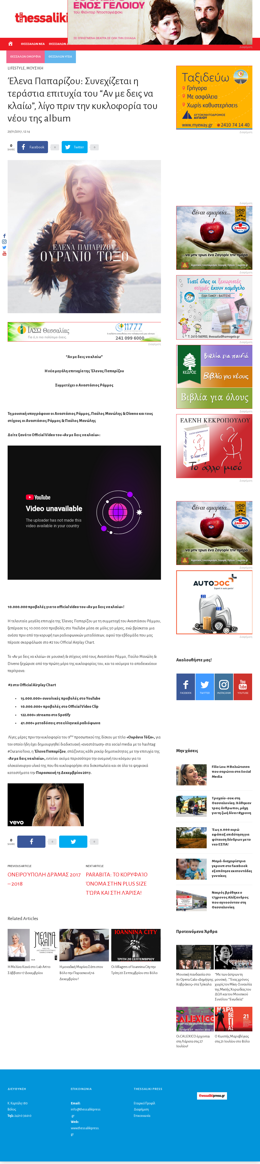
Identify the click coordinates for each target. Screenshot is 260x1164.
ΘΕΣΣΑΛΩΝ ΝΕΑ (33, 44)
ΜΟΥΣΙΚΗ (34, 68)
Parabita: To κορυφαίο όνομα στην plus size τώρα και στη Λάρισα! (117, 884)
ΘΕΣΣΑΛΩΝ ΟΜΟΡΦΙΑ (25, 56)
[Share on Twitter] (73, 842)
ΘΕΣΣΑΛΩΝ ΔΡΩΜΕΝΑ (65, 44)
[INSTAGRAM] (4, 241)
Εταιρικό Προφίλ (144, 1103)
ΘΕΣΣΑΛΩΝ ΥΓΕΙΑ (60, 56)
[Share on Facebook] (31, 842)
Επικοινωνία (142, 1116)
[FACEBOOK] (4, 236)
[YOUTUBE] (4, 253)
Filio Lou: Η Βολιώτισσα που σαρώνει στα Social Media (231, 772)
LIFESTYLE (16, 68)
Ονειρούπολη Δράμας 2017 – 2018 (44, 879)
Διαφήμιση (141, 1109)
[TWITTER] (4, 247)
